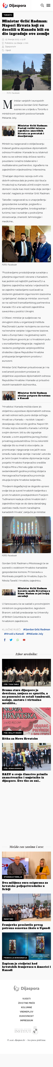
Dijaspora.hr (10, 46)
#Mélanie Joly (34, 633)
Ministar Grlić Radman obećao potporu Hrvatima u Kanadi (34, 395)
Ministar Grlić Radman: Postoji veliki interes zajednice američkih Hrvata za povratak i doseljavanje (33, 131)
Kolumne (26, 1007)
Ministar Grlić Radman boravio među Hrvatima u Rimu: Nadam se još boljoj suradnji (34, 592)
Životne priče (26, 1003)
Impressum (26, 1020)
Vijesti (8, 50)
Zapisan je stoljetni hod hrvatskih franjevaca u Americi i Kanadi (26, 967)
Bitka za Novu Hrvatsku (20, 738)
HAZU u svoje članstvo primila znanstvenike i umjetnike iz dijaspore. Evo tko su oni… (25, 777)
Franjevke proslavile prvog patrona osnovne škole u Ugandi (26, 926)
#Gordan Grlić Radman (36, 629)
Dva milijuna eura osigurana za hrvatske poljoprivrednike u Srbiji (25, 886)
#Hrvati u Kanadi (14, 633)
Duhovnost (26, 1016)
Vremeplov (26, 1011)
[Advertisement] (26, 814)
